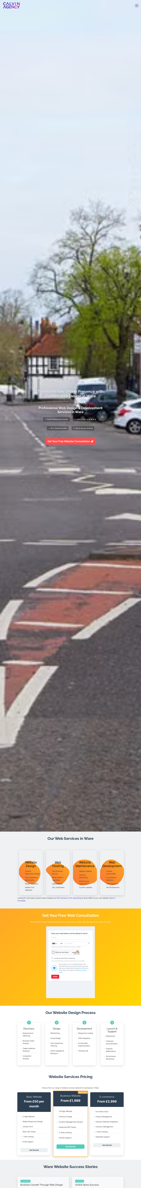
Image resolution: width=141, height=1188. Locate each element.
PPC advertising (75, 898)
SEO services (62, 898)
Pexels (137, 829)
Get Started (34, 1150)
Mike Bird (130, 829)
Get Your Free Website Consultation (69, 441)
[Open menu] (136, 5)
